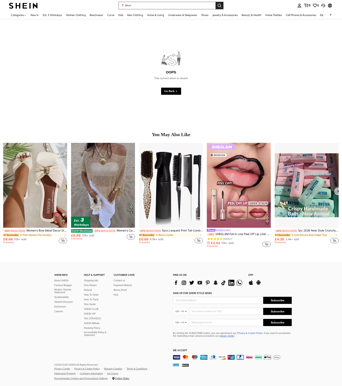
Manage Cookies (113, 368)
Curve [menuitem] (110, 15)
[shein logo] (23, 5)
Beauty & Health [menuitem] (251, 15)
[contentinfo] (232, 357)
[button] (323, 5)
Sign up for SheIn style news (192, 293)
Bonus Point (120, 290)
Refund (88, 290)
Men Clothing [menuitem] (135, 15)
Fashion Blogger (63, 285)
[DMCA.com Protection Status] (185, 365)
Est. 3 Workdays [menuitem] (52, 15)
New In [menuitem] (34, 15)
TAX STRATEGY (92, 318)
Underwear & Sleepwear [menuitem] (182, 15)
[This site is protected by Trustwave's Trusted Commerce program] (176, 365)
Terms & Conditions (136, 368)
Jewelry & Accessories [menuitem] (225, 15)
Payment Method (123, 285)
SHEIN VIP (90, 313)
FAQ (116, 294)
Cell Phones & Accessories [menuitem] (301, 15)
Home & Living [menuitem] (155, 15)
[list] (208, 283)
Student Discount (63, 302)
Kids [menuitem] (120, 15)
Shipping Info (91, 280)
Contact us (119, 280)
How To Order (91, 294)
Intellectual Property (65, 373)
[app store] (251, 284)
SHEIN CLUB (91, 309)
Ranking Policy (92, 328)
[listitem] (35, 195)
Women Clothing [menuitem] (76, 15)
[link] (307, 5)
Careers (58, 311)
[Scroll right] (330, 15)
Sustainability (61, 297)
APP (250, 275)
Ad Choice (112, 373)
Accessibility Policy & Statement (95, 334)
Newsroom (60, 306)
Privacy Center (62, 368)
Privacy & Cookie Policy (250, 333)
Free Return (90, 285)
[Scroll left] (325, 15)
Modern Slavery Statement (62, 291)
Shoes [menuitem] (204, 15)
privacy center (226, 336)
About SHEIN (61, 280)
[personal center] (299, 5)
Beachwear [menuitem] (96, 15)
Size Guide (90, 304)
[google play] (258, 284)
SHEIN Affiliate (92, 323)
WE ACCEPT (180, 350)
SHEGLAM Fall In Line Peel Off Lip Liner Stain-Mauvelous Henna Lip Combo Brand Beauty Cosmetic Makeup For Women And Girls (239, 234)
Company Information (91, 373)
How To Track (91, 299)
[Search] (219, 5)
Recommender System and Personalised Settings (81, 378)
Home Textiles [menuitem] (273, 15)
